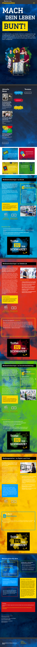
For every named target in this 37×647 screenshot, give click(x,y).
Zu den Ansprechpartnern (5, 616)
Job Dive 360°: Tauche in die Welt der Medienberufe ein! (7, 118)
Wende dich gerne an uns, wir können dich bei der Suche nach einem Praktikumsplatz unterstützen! (17, 608)
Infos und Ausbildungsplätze (5, 619)
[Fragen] (18, 100)
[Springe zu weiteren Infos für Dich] (14, 216)
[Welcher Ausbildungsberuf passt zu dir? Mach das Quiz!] (7, 129)
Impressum (23, 642)
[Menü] (33, 2)
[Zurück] (21, 194)
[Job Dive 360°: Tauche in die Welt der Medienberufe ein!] (7, 114)
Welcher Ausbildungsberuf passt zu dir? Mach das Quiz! (7, 134)
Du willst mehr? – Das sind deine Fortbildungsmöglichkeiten (27, 563)
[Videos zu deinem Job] (6, 216)
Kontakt (22, 641)
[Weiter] (35, 194)
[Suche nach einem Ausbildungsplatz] (18, 93)
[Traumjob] (18, 107)
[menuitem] (33, 2)
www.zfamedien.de (4, 621)
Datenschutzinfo (23, 643)
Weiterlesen (4, 108)
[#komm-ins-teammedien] (8, 2)
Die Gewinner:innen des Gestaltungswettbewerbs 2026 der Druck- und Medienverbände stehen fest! (7, 103)
